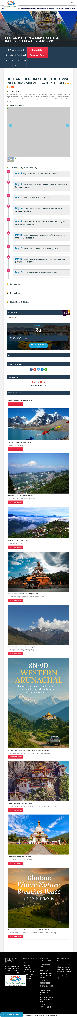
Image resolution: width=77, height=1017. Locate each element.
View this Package (16, 404)
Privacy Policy (28, 974)
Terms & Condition (30, 972)
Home (26, 963)
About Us (27, 965)
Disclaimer (27, 976)
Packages (27, 967)
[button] (11, 132)
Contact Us (27, 970)
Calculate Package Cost (37, 53)
